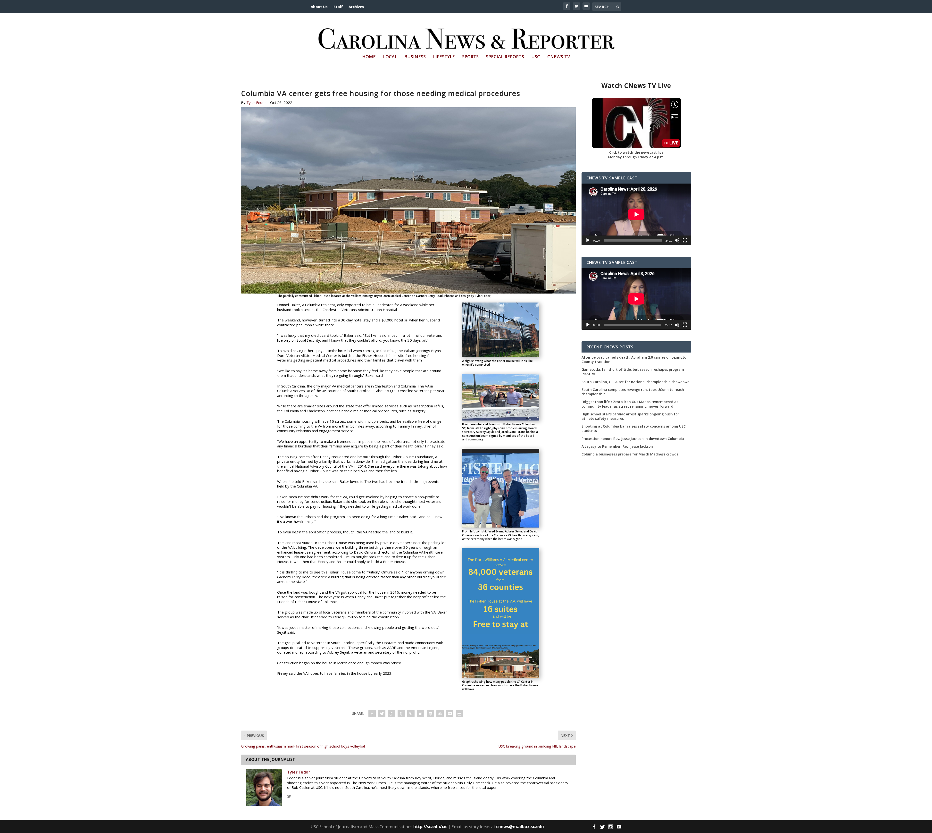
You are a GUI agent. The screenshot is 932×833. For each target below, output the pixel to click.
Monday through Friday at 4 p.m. (636, 157)
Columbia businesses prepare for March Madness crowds (630, 454)
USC (535, 57)
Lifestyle (444, 57)
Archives (356, 6)
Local (390, 57)
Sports (470, 57)
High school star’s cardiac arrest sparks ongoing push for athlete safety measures (630, 416)
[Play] (587, 240)
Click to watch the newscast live (636, 152)
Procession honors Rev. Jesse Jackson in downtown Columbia (633, 439)
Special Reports (505, 57)
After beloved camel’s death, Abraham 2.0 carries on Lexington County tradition (635, 359)
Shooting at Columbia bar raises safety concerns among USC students (634, 428)
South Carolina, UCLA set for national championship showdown (636, 382)
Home (369, 57)
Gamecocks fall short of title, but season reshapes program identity (633, 371)
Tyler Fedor (256, 102)
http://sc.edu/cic (430, 826)
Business (415, 57)
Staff (338, 6)
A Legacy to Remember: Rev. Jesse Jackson (617, 446)
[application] (636, 214)
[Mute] (677, 240)
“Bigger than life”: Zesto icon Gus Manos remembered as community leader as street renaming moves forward (630, 404)
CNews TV (558, 57)
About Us (319, 6)
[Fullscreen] (684, 240)
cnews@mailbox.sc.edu (520, 826)
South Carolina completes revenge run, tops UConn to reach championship (633, 391)
